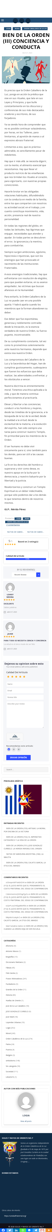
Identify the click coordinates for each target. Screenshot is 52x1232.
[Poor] (12, 676)
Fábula (8, 967)
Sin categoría (11, 1066)
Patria (8, 1044)
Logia (8, 28)
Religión (9, 1055)
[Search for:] (26, 769)
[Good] (16, 676)
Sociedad (9, 1071)
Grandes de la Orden (14, 989)
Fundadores (11, 984)
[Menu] (2, 20)
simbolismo (10, 1060)
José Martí (10, 1017)
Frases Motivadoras (14, 978)
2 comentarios (13, 525)
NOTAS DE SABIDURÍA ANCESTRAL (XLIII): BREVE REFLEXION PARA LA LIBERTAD (16, 532)
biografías (10, 957)
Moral (17, 28)
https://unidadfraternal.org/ (15, 1216)
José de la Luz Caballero (15, 1006)
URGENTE (10, 1077)
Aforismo (9, 946)
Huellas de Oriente (13, 1000)
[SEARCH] (45, 769)
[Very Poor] (8, 676)
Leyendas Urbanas (13, 1022)
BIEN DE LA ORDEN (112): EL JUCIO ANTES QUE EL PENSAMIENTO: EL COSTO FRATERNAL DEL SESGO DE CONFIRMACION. (26, 885)
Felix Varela (10, 973)
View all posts (26, 1121)
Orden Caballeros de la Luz (35, 28)
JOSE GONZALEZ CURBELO (17, 1011)
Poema (9, 1049)
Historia (9, 995)
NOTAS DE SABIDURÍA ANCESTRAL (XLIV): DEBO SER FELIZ (37, 532)
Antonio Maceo (12, 951)
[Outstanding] (24, 676)
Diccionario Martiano (14, 962)
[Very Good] (20, 676)
